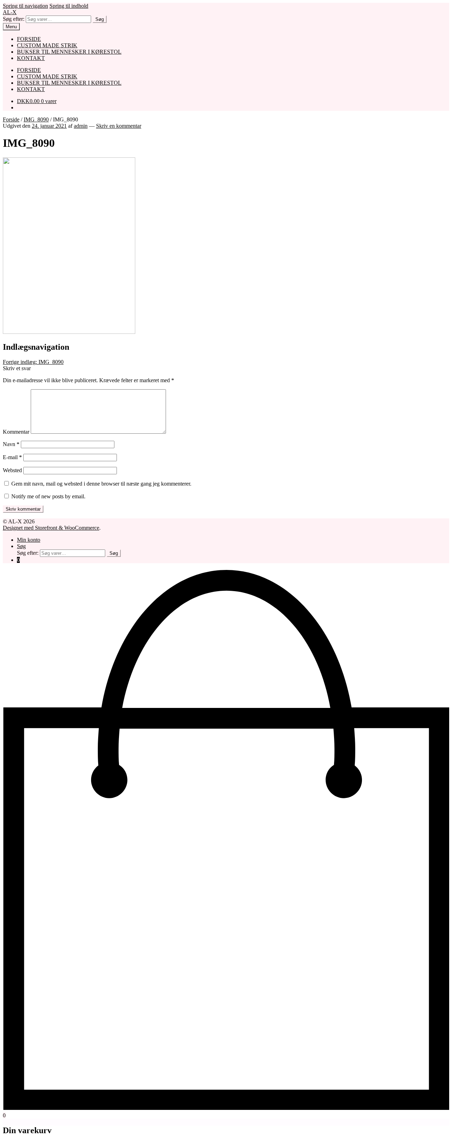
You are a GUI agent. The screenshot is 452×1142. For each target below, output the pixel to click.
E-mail (12, 457)
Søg (99, 19)
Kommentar (16, 432)
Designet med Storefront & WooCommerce (51, 528)
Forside (11, 119)
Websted (12, 470)
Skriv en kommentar (118, 126)
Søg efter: (13, 19)
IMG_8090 (36, 119)
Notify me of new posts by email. (48, 496)
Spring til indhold (68, 6)
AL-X (10, 12)
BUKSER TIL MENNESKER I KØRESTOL (69, 52)
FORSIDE (29, 39)
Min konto (28, 540)
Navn (11, 444)
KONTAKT (31, 58)
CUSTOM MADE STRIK (47, 45)
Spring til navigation (25, 6)
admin (81, 126)
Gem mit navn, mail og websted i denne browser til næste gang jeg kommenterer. (101, 484)
